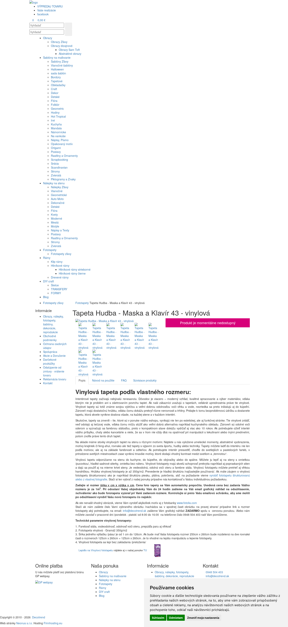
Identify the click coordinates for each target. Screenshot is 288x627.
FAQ (124, 380)
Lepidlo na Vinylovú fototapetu (96, 550)
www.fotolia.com (187, 503)
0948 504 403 (214, 572)
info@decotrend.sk (134, 511)
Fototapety (82, 303)
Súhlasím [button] (158, 617)
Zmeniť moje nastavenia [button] (203, 617)
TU (145, 550)
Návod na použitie (103, 380)
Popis (82, 380)
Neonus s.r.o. (24, 623)
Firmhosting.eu (53, 623)
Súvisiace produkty (145, 380)
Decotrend (38, 617)
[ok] (68, 26)
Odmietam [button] (176, 617)
